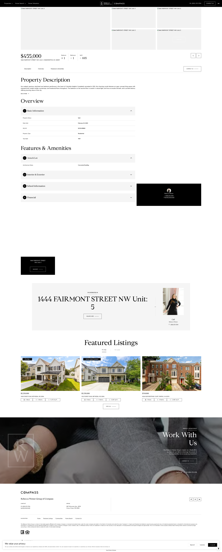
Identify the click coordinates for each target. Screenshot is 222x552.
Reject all (192, 545)
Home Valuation (33, 3)
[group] (50, 378)
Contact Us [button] (209, 3)
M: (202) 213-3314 (195, 3)
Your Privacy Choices (111, 550)
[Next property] (197, 373)
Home (38, 518)
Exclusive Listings (48, 518)
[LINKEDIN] (199, 499)
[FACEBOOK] (191, 499)
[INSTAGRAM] (195, 499)
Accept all (212, 545)
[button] (192, 68)
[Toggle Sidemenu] (218, 3)
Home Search (69, 518)
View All (179, 39)
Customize (202, 545)
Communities (59, 518)
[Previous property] (25, 373)
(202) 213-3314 (169, 195)
